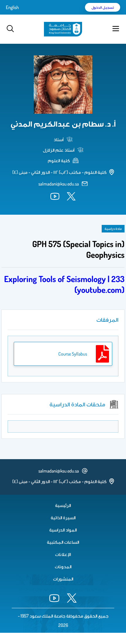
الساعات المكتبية (63, 542)
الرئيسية (63, 505)
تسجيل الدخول (102, 7)
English (12, 7)
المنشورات (63, 579)
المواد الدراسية (63, 530)
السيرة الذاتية (63, 517)
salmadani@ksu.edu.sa (58, 184)
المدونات (63, 566)
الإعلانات (63, 554)
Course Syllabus (72, 354)
